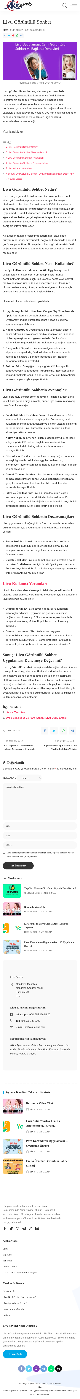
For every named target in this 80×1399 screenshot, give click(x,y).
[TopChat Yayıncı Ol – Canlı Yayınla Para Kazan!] (12, 891)
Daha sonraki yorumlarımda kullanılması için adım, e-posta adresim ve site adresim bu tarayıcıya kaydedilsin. (40, 854)
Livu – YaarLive (15, 712)
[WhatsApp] (17, 35)
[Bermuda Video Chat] (12, 909)
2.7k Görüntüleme (34, 30)
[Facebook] (5, 35)
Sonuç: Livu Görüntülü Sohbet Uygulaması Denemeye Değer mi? (41, 174)
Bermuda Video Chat (35, 907)
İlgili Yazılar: (17, 179)
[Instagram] (18, 1229)
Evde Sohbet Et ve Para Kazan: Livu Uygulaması (36, 717)
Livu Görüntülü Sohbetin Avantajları (26, 158)
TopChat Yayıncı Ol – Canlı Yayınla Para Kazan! (50, 888)
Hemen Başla (15, 1354)
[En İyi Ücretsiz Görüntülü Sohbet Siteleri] (13, 1166)
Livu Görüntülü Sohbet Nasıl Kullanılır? (27, 152)
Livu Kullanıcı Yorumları (20, 168)
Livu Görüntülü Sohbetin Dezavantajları (28, 163)
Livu (5, 30)
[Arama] (64, 5)
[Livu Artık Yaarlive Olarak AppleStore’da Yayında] (12, 928)
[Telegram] (21, 35)
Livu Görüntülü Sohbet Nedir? (23, 147)
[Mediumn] (37, 1229)
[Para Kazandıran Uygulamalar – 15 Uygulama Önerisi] (12, 947)
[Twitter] (9, 35)
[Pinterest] (13, 35)
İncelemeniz (9, 778)
